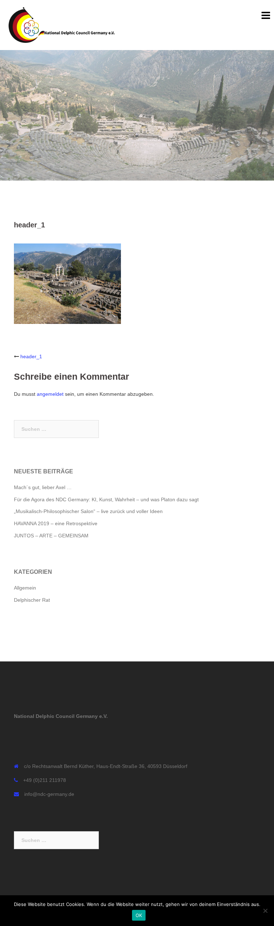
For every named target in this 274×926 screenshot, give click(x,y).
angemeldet (50, 394)
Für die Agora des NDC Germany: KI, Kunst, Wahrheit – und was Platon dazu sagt (106, 499)
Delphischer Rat (32, 600)
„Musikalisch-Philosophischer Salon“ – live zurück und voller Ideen (88, 511)
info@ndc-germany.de (49, 794)
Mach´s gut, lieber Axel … (43, 487)
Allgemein (25, 588)
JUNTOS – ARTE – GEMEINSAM (51, 535)
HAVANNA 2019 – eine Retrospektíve (55, 523)
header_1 (31, 356)
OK (139, 915)
